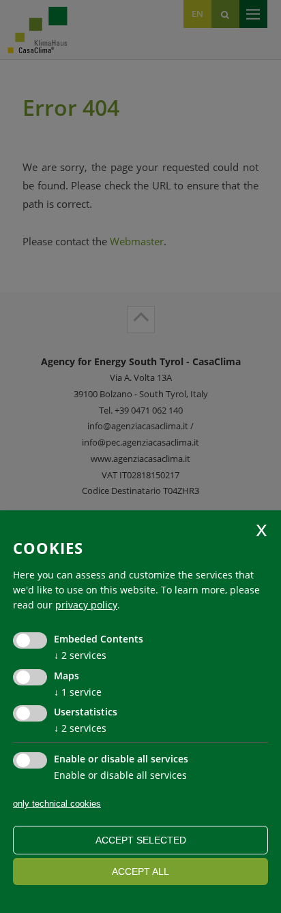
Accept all (140, 871)
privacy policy (86, 604)
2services (80, 655)
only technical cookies (57, 804)
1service (78, 691)
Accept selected (140, 840)
